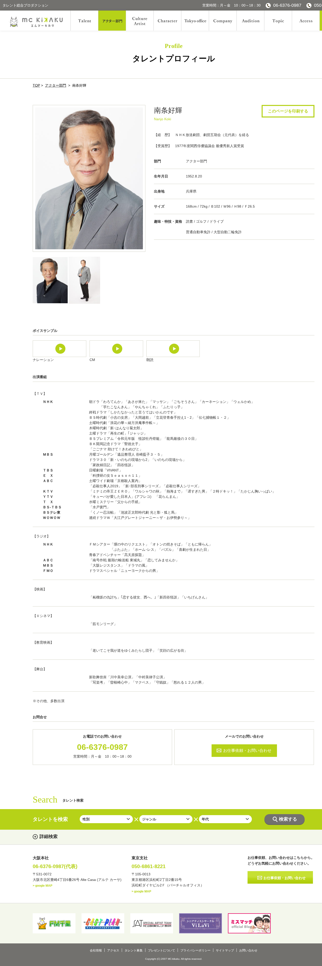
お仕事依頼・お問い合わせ (247, 750)
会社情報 (96, 950)
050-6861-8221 (149, 866)
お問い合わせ (248, 950)
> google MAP (42, 885)
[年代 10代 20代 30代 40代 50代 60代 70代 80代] (225, 819)
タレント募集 (134, 950)
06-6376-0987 (287, 5)
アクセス (113, 950)
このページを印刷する (288, 111)
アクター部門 (55, 85)
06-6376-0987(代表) (55, 866)
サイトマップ (225, 950)
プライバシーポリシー (195, 950)
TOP (36, 85)
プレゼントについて (161, 950)
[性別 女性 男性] (106, 819)
